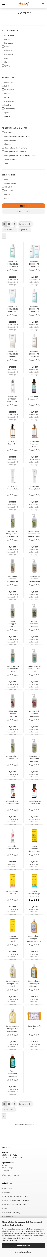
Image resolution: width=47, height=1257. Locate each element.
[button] (4, 224)
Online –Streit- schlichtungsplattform (17, 1204)
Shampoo (8, 62)
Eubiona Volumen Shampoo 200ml (12, 757)
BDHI (6, 179)
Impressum (8, 1188)
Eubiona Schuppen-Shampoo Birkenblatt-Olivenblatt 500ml (34, 623)
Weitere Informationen (23, 1252)
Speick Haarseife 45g (34, 1027)
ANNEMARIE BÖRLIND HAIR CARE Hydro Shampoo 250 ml (34, 308)
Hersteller (8, 77)
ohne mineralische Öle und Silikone (17, 136)
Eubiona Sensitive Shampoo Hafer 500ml (34, 668)
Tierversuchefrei (10, 159)
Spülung (7, 66)
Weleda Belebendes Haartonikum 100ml (12, 1073)
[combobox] (25, 224)
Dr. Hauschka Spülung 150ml (34, 487)
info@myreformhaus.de (10, 1175)
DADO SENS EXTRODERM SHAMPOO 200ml (12, 398)
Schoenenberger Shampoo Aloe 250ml (12, 983)
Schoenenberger (10, 109)
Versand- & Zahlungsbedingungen (16, 1196)
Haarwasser (8, 54)
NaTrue (7, 198)
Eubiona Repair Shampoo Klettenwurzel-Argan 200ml (12, 578)
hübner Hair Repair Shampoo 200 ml (13, 802)
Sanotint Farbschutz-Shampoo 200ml (34, 848)
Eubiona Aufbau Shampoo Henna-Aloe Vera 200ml (12, 533)
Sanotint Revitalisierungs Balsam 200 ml (34, 893)
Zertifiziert (8, 174)
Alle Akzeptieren (23, 1245)
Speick (7, 112)
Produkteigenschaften (14, 128)
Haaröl (6, 47)
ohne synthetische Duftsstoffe (15, 148)
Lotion (6, 58)
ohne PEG (8, 144)
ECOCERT (7, 194)
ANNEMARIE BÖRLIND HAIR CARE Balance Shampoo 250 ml (13, 263)
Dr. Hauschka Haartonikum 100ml (34, 443)
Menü (4, 4)
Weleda (7, 116)
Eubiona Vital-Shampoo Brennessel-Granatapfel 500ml (34, 713)
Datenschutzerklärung (9, 1240)
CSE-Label (8, 187)
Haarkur (7, 39)
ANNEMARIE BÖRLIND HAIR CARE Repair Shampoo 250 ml (34, 353)
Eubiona (7, 93)
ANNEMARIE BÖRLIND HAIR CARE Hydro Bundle (34, 263)
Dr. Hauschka (9, 90)
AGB (5, 1208)
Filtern (23, 206)
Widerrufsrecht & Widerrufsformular (16, 1200)
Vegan (6, 163)
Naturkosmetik (10, 30)
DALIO (6, 86)
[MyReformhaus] (23, 4)
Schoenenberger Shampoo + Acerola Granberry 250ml (34, 938)
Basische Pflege (10, 133)
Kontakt (7, 1192)
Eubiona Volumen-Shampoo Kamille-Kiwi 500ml (34, 758)
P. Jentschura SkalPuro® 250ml (13, 847)
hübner (7, 97)
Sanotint (7, 105)
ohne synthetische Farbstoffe (15, 152)
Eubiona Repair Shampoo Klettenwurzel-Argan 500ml (34, 578)
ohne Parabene (10, 140)
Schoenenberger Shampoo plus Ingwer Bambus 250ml (12, 1028)
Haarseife (8, 50)
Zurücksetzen (23, 211)
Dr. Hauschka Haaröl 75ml (12, 442)
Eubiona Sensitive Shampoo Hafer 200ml (12, 668)
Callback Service (10, 1217)
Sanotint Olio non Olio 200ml (12, 892)
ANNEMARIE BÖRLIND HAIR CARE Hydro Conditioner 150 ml (13, 308)
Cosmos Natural (10, 183)
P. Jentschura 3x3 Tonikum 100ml (34, 802)
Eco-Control (8, 191)
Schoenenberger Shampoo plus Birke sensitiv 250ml (34, 983)
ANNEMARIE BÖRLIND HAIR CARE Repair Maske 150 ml (13, 353)
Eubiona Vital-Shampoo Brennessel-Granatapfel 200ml (12, 713)
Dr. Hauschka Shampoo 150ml (13, 487)
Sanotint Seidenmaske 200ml (13, 938)
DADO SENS (8, 82)
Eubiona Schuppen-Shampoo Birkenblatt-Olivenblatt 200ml (12, 623)
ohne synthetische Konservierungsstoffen (20, 155)
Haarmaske (8, 43)
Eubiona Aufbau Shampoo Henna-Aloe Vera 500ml (34, 533)
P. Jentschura (9, 101)
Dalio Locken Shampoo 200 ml (34, 397)
